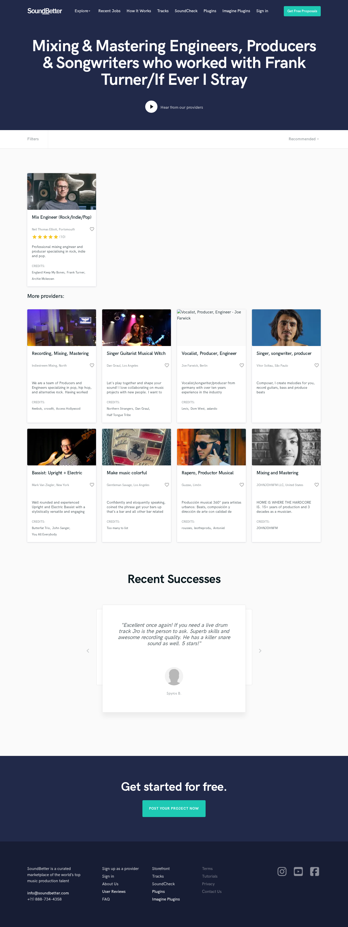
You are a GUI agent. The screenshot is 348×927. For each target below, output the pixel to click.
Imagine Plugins (236, 11)
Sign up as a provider (120, 868)
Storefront (161, 868)
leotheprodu (202, 528)
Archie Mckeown (43, 279)
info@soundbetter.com (48, 893)
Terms (207, 868)
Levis (185, 409)
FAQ (106, 899)
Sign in (262, 11)
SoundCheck (186, 11)
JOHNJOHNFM (267, 528)
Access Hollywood (68, 409)
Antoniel (219, 528)
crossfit (49, 409)
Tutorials (210, 876)
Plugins (210, 11)
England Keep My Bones (48, 272)
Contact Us (212, 891)
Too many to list (117, 528)
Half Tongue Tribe (119, 415)
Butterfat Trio (41, 528)
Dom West (198, 409)
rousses (187, 528)
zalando (212, 409)
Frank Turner (75, 272)
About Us (110, 884)
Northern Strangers (120, 409)
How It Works (139, 11)
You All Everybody (44, 534)
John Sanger (60, 528)
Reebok (37, 409)
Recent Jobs (109, 11)
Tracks (163, 11)
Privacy (208, 884)
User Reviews (114, 891)
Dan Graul (142, 409)
